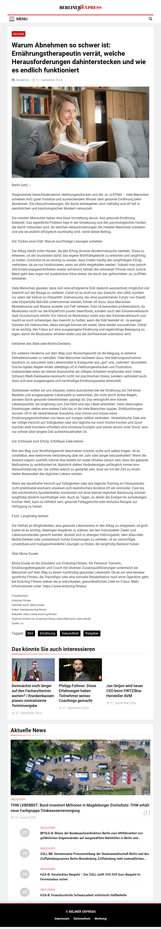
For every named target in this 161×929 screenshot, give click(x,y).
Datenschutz (82, 918)
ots (21, 623)
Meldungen (18, 799)
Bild (30, 633)
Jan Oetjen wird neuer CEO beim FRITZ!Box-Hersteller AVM (124, 691)
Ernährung (47, 633)
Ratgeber (92, 633)
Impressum (62, 918)
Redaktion (22, 80)
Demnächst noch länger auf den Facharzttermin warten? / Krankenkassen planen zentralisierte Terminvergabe (33, 696)
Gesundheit (70, 633)
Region (18, 34)
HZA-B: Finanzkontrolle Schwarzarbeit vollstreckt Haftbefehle (83, 895)
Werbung (100, 918)
